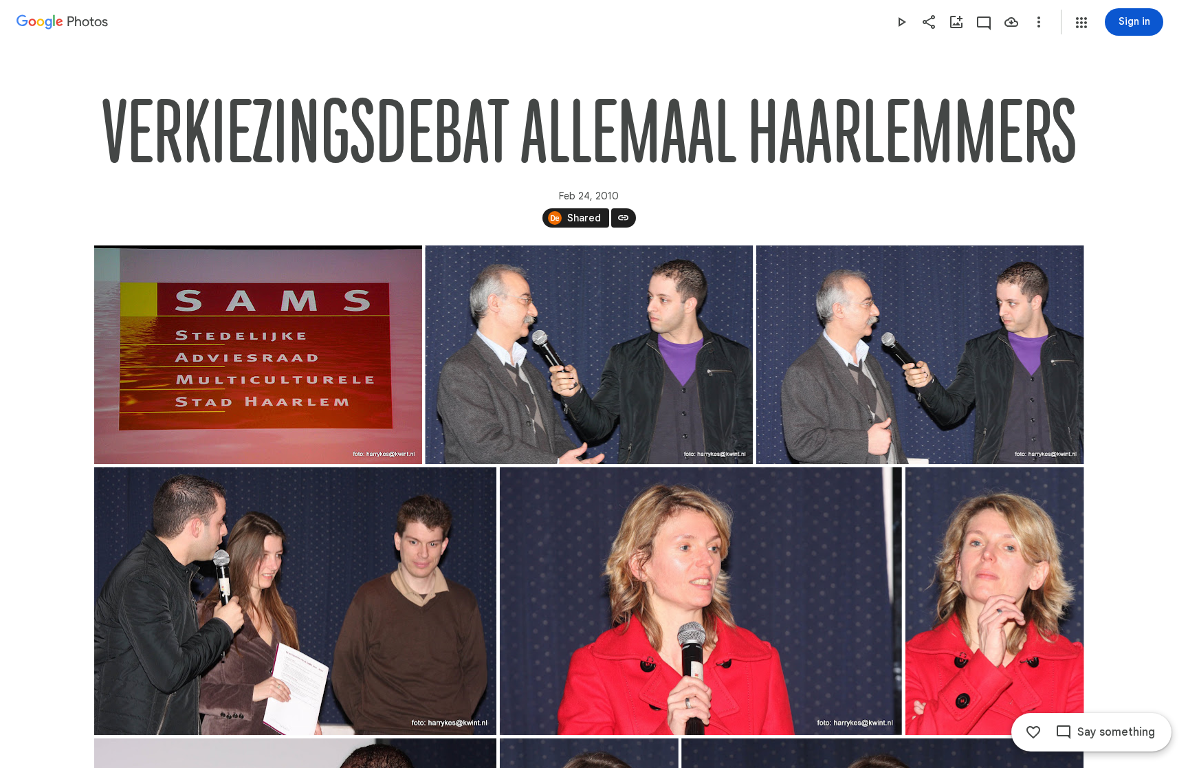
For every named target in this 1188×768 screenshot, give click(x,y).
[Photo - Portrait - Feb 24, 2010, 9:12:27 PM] (994, 601)
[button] (1081, 22)
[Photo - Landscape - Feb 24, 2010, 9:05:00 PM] (258, 354)
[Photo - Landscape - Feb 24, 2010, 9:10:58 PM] (295, 601)
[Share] (929, 22)
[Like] (1033, 732)
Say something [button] (1116, 732)
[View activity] (984, 22)
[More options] (1039, 22)
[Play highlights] (901, 22)
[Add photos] (956, 22)
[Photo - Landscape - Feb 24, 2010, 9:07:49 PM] (920, 354)
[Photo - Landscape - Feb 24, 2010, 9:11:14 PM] (700, 601)
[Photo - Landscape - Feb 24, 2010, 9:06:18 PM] (589, 354)
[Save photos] (1011, 22)
